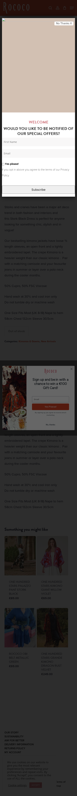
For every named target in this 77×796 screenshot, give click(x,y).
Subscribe (38, 190)
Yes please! (11, 164)
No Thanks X (64, 23)
